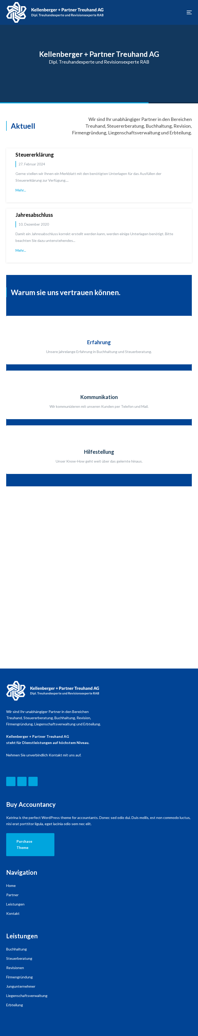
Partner (12, 895)
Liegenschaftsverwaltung (26, 995)
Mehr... (20, 190)
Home (11, 885)
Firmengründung (19, 977)
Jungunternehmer (20, 986)
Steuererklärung (34, 154)
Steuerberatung (19, 958)
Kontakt (13, 913)
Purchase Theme (24, 844)
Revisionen (15, 967)
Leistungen (15, 904)
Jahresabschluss (34, 215)
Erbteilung (14, 1005)
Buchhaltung (16, 949)
